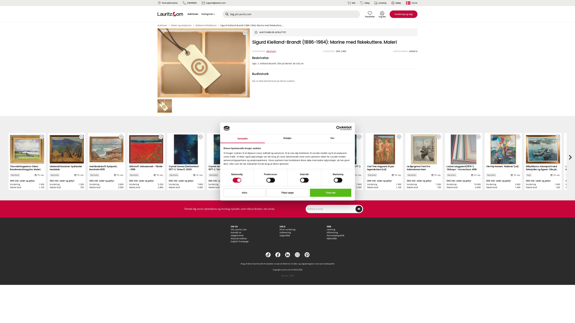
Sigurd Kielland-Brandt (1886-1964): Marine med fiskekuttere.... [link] (252, 25)
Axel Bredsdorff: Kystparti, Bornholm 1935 (103, 168)
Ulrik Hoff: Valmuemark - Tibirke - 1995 (145, 168)
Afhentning (332, 232)
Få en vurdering (287, 229)
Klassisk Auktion (239, 238)
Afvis (244, 192)
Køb (353, 3)
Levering (382, 3)
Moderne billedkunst (206, 25)
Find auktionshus (170, 3)
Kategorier (207, 14)
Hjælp (398, 3)
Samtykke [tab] (242, 138)
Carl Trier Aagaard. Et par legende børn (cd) (380, 168)
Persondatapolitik (335, 235)
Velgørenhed (237, 235)
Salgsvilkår (285, 235)
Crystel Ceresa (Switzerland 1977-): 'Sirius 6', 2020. (183, 168)
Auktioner (162, 25)
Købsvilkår (332, 238)
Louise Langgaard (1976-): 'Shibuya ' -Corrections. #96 (462, 168)
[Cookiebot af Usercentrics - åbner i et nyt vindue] (338, 128)
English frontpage (240, 241)
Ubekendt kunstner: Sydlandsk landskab (66, 168)
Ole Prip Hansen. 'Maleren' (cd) (502, 166)
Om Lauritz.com (239, 229)
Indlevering (285, 232)
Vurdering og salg (404, 14)
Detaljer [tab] (287, 138)
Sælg (367, 3)
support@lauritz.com (216, 3)
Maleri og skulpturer (181, 25)
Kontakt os (236, 232)
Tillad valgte (287, 192)
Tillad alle (331, 192)
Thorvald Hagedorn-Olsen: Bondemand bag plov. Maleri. (25, 168)
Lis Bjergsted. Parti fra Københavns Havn (418, 168)
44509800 (192, 3)
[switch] (270, 180)
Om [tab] (332, 138)
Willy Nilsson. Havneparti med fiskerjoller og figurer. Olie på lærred (541, 169)
